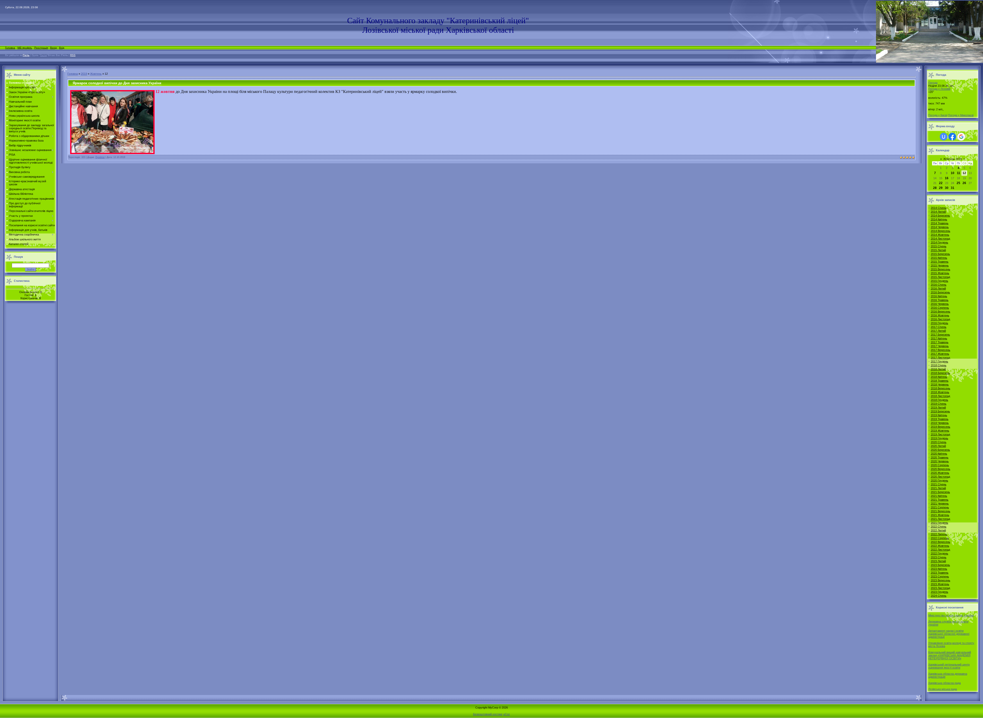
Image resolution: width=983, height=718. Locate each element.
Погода (932, 82)
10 (952, 173)
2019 (84, 73)
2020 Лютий (938, 445)
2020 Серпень (940, 465)
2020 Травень (939, 457)
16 (946, 178)
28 (935, 188)
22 (941, 183)
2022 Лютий (938, 530)
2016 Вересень (940, 311)
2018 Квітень (939, 376)
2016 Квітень (939, 296)
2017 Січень (938, 326)
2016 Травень (939, 300)
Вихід (53, 47)
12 (964, 173)
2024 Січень (938, 595)
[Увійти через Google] (961, 137)
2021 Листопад (940, 518)
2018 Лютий (938, 369)
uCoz (506, 714)
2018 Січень (938, 365)
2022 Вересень (940, 541)
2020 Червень (940, 461)
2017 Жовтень (940, 353)
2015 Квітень (939, 257)
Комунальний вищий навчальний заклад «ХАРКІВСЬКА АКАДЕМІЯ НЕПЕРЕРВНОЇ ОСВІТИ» (949, 655)
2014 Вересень (940, 230)
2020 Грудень (939, 480)
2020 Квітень (939, 453)
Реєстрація (41, 47)
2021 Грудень (939, 522)
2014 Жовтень (940, 234)
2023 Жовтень (940, 584)
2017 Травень (939, 342)
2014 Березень (940, 215)
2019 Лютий (938, 407)
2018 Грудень (939, 399)
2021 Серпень (940, 507)
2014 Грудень (939, 242)
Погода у (939, 88)
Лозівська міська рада (942, 689)
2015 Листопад (940, 276)
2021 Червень (940, 503)
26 (964, 183)
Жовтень (96, 73)
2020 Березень (940, 449)
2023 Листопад (940, 588)
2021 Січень (938, 484)
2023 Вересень (940, 580)
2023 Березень (940, 564)
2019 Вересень (940, 426)
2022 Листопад (940, 549)
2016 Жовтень (940, 315)
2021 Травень (939, 499)
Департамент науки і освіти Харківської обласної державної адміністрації (948, 633)
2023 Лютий (938, 561)
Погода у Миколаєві (961, 115)
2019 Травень (939, 419)
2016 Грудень (939, 323)
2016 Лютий (938, 288)
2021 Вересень (940, 511)
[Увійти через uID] (943, 137)
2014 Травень (939, 223)
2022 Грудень (939, 553)
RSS (73, 55)
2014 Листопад (940, 238)
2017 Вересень (940, 349)
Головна (10, 47)
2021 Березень (940, 492)
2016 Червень (940, 303)
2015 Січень (938, 246)
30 (946, 188)
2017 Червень (940, 346)
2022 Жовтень (940, 545)
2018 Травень (939, 380)
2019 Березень (940, 411)
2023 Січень (938, 557)
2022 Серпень (940, 538)
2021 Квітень (939, 495)
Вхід (61, 47)
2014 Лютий (938, 211)
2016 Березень (940, 292)
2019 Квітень (939, 415)
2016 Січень (938, 284)
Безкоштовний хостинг (488, 714)
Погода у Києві (937, 115)
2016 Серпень (940, 307)
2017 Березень (940, 334)
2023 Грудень (939, 591)
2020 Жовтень (940, 472)
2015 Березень (940, 253)
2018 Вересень (940, 388)
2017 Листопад (940, 357)
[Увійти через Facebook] (952, 137)
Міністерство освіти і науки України (951, 615)
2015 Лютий (938, 250)
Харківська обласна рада (944, 682)
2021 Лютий (938, 488)
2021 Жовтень (940, 515)
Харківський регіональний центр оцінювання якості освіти (949, 666)
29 (941, 188)
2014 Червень (940, 227)
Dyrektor (100, 157)
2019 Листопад (940, 434)
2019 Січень (938, 403)
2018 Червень (940, 384)
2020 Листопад (940, 476)
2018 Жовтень (940, 392)
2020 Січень (938, 442)
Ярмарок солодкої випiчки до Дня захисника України (117, 83)
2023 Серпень (940, 576)
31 (952, 188)
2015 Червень (940, 265)
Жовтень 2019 (952, 158)
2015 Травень (939, 261)
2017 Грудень (939, 361)
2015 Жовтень (940, 273)
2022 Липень (939, 534)
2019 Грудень (939, 438)
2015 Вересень (940, 269)
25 (958, 183)
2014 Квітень (939, 219)
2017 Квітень (939, 338)
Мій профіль (24, 47)
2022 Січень (938, 526)
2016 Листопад (940, 319)
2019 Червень (940, 422)
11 (958, 173)
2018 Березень (940, 372)
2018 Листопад (940, 396)
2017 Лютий (938, 330)
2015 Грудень (939, 280)
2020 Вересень (940, 468)
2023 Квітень (939, 568)
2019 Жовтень (940, 430)
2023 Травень (939, 572)
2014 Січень (938, 207)
